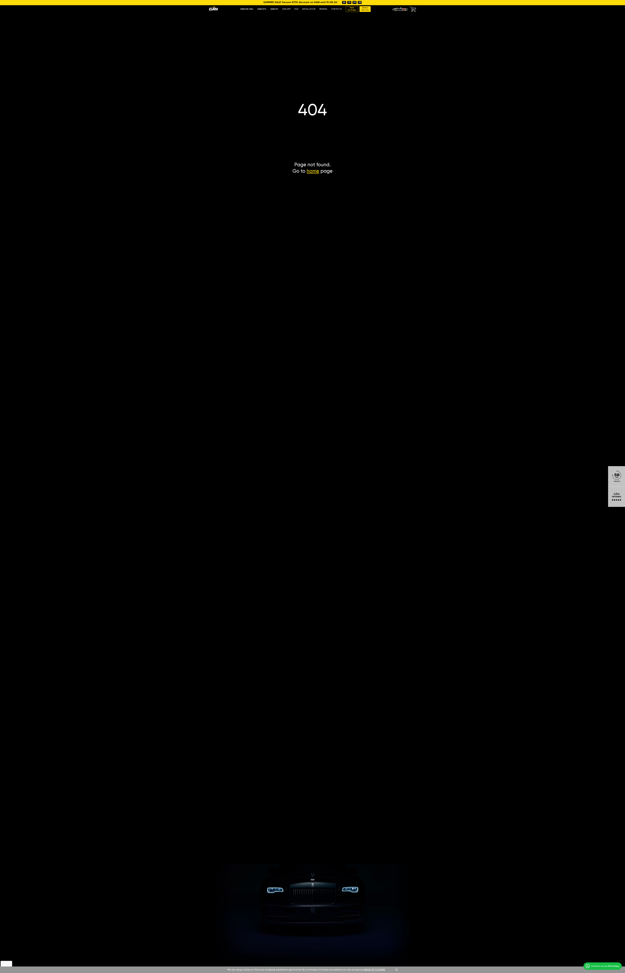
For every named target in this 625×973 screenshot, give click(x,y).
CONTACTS (336, 9)
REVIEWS (323, 9)
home (313, 171)
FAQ (296, 9)
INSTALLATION (308, 9)
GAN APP (286, 9)
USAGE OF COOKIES (374, 970)
